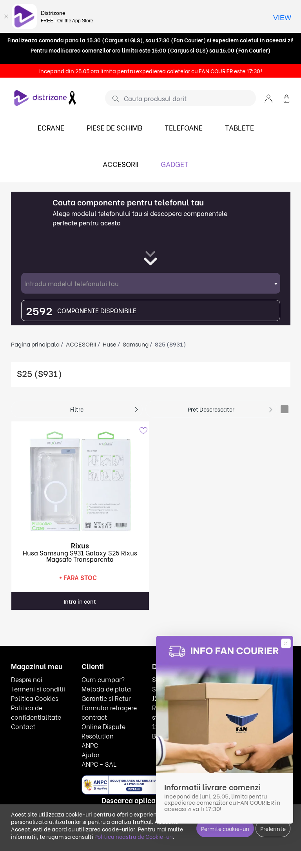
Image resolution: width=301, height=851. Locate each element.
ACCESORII (120, 163)
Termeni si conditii (38, 688)
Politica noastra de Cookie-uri (133, 836)
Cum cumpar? (103, 679)
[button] (268, 97)
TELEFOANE (184, 127)
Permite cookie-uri (225, 828)
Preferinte (273, 828)
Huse (109, 343)
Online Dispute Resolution (103, 731)
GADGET (175, 163)
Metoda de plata (106, 688)
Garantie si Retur (106, 697)
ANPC (90, 744)
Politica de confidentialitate (36, 712)
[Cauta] (113, 98)
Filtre (76, 409)
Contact (23, 726)
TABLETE (239, 127)
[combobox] (150, 283)
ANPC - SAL (99, 763)
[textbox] (150, 283)
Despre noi (26, 679)
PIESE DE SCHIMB (114, 127)
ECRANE (51, 127)
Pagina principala (35, 343)
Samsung (136, 343)
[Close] (6, 16)
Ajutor (91, 754)
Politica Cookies (34, 697)
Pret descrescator (211, 409)
